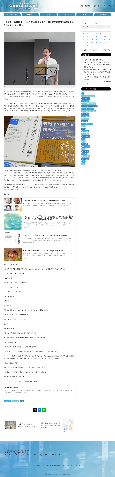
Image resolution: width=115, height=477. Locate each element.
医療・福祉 (85, 119)
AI (82, 93)
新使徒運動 (85, 131)
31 (87, 45)
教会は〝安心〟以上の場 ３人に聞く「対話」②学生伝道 (43, 251)
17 (87, 39)
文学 (83, 129)
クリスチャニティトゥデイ (89, 106)
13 (100, 36)
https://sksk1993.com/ (11, 190)
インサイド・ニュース (88, 96)
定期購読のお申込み (11, 388)
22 (109, 39)
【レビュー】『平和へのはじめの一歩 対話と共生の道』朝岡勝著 (45, 235)
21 (105, 39)
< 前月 (84, 50)
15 (109, 36)
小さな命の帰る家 (87, 124)
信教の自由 (85, 116)
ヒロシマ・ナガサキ (87, 109)
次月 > (95, 50)
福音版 (81, 6)
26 (96, 42)
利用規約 (37, 465)
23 (83, 42)
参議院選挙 (7, 401)
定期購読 (88, 6)
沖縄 (83, 139)
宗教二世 (84, 121)
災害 (83, 141)
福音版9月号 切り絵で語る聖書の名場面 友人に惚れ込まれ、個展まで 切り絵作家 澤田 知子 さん (98, 64)
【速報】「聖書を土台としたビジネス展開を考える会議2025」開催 (26, 425)
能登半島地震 (85, 156)
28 (105, 42)
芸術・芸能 (85, 159)
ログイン (104, 6)
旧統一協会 (85, 134)
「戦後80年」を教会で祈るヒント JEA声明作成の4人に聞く (44, 201)
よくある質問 (96, 6)
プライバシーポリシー (47, 465)
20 (100, 39)
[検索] (110, 6)
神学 (83, 149)
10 (87, 36)
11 (92, 36)
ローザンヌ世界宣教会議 (88, 111)
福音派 (84, 154)
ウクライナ (85, 101)
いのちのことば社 (75, 465)
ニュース (16, 28)
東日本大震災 (85, 136)
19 (96, 39)
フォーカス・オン (12, 15)
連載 (84, 15)
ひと (48, 15)
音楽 (83, 164)
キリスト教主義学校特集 (88, 103)
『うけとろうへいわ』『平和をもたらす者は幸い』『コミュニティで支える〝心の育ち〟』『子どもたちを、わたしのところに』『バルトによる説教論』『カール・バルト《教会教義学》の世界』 (48, 218)
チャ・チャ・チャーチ (66, 15)
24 (87, 42)
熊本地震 (103, 15)
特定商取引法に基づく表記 (61, 465)
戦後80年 (15, 401)
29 (109, 42)
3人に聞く (30, 15)
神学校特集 (85, 151)
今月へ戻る (107, 50)
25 (92, 42)
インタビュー (85, 98)
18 (92, 39)
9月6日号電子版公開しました (93, 60)
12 (96, 36)
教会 (22, 401)
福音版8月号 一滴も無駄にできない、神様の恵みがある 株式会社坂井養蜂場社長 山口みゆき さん (98, 71)
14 (105, 36)
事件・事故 (85, 114)
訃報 (83, 161)
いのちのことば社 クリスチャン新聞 (60, 474)
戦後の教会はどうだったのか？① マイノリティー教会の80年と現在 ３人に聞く (51, 425)
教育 (83, 126)
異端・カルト (85, 146)
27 (100, 42)
